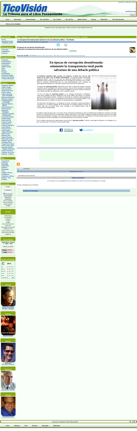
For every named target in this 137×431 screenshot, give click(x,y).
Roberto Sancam (7, 140)
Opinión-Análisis (34, 37)
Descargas (5, 169)
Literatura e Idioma (8, 176)
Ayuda (133, 2)
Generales (5, 49)
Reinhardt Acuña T (8, 139)
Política (4, 179)
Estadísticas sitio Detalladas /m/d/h (7, 42)
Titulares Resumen (8, 78)
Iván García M (6, 120)
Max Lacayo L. (6, 134)
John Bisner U (6, 123)
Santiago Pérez (7, 142)
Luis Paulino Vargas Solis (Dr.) (7, 131)
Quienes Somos (7, 172)
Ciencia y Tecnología (4, 163)
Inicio (4, 39)
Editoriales (5, 166)
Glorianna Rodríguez (5, 111)
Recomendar (74, 421)
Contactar (128, 2)
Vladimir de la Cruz (8, 152)
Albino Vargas (6, 87)
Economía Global (7, 75)
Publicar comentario (78, 177)
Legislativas (6, 51)
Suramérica (5, 65)
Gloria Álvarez (6, 109)
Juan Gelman (6, 127)
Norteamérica (6, 63)
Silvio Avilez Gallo (8, 145)
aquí (9, 205)
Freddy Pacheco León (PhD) (6, 101)
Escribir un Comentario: (30, 190)
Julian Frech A (6, 129)
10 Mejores (5, 174)
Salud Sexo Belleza (8, 77)
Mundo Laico (6, 135)
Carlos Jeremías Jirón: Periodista (6, 94)
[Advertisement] (32, 32)
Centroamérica (6, 61)
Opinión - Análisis (7, 154)
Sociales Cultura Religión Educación (8, 148)
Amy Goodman (7, 89)
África (4, 70)
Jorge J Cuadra (7, 122)
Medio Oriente (6, 67)
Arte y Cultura (6, 92)
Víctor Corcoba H (7, 150)
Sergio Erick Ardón (8, 144)
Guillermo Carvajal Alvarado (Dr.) (7, 114)
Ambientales (6, 73)
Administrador (79, 171)
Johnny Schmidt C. (8, 125)
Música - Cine (6, 178)
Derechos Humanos (8, 97)
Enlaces (4, 167)
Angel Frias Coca (7, 90)
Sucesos (5, 53)
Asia (3, 68)
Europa (4, 72)
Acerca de (121, 2)
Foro (3, 171)
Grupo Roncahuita (8, 117)
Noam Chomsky (7, 137)
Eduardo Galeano (7, 99)
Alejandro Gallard (7, 85)
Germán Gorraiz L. (8, 107)
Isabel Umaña (6, 118)
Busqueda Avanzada (131, 11)
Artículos (24, 37)
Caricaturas (5, 161)
